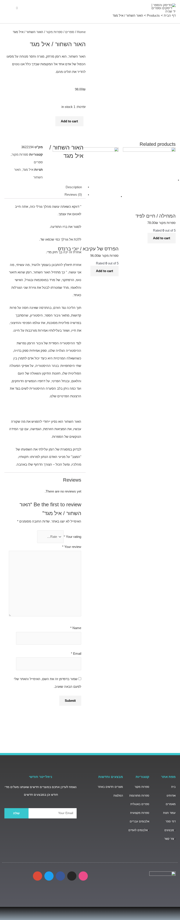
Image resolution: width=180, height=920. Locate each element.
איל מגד (28, 169)
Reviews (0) (73, 194)
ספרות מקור (54, 32)
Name (75, 628)
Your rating (72, 536)
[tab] (45, 187)
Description (74, 187)
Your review (71, 547)
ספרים (69, 32)
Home (81, 32)
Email (76, 653)
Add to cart (69, 121)
